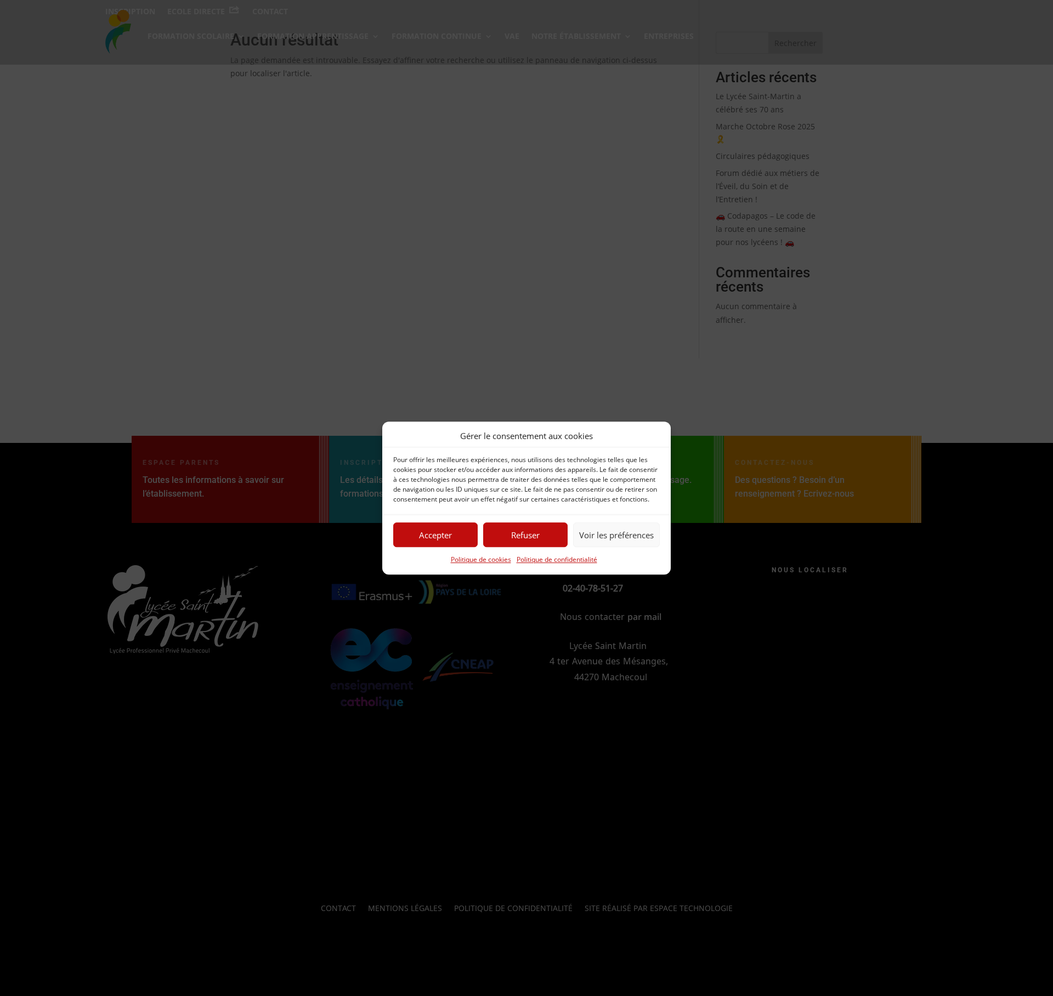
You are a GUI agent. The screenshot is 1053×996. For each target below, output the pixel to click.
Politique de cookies (481, 560)
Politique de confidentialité (557, 560)
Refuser (525, 535)
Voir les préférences (616, 535)
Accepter (435, 535)
